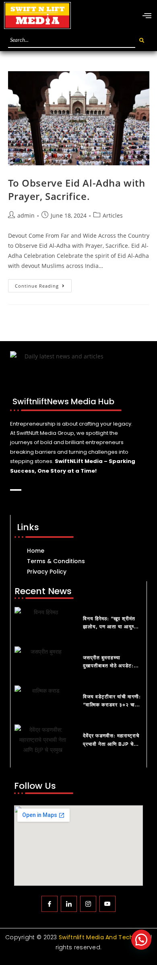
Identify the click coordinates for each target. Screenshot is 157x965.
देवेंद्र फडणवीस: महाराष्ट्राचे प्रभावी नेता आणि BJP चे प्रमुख (111, 743)
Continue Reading (43, 284)
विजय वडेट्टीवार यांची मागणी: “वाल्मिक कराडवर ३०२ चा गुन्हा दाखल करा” (112, 704)
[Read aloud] (13, 490)
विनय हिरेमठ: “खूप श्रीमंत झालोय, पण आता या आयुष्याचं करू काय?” (112, 626)
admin (26, 215)
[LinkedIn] (69, 904)
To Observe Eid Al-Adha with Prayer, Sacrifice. (76, 189)
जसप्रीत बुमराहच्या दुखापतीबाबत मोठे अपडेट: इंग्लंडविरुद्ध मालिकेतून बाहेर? (111, 665)
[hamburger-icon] (147, 16)
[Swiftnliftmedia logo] (37, 15)
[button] (141, 940)
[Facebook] (49, 904)
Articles (113, 215)
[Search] (142, 40)
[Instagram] (88, 904)
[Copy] (18, 490)
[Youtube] (107, 904)
